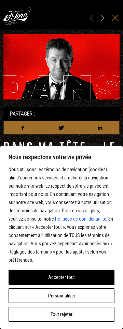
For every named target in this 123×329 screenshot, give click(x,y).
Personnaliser (61, 295)
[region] (61, 237)
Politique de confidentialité (80, 219)
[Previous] (92, 18)
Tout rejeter (61, 314)
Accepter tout (61, 277)
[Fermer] (115, 18)
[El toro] (16, 17)
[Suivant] (102, 18)
